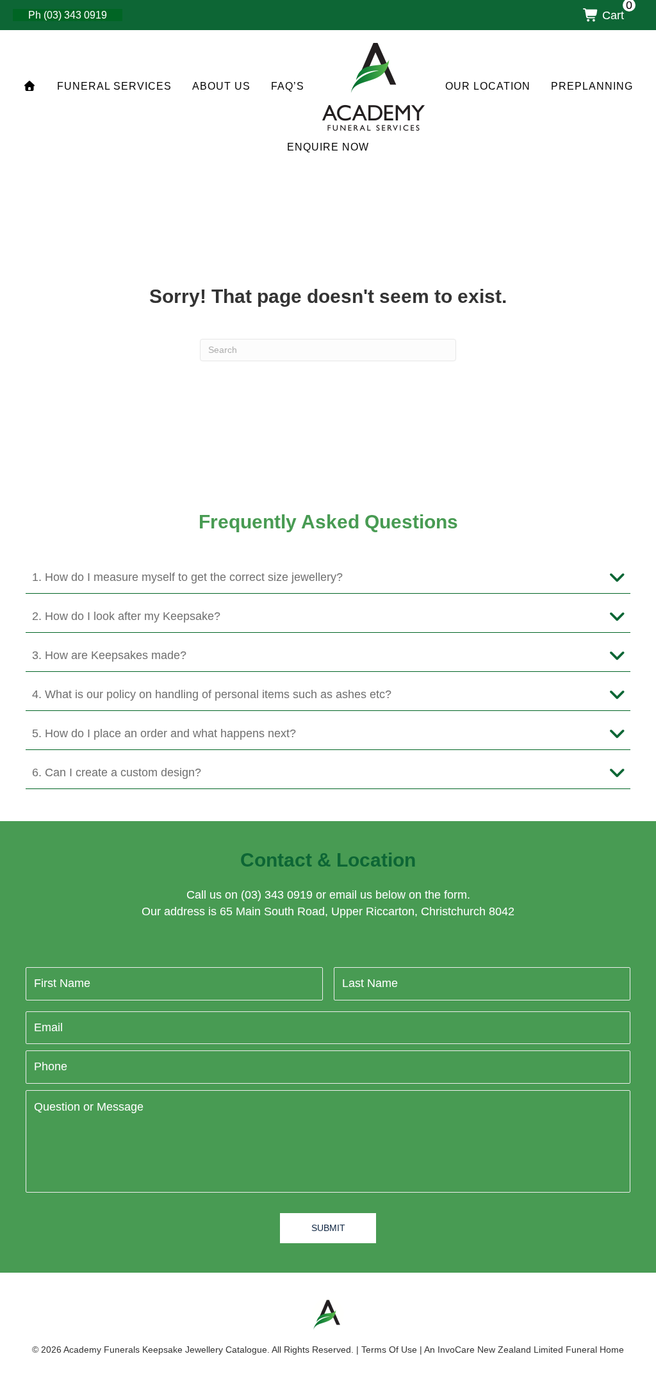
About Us (221, 86)
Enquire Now (328, 147)
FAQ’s (287, 86)
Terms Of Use (389, 1349)
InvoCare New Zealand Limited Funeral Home (531, 1349)
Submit (328, 1228)
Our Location (487, 86)
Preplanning (592, 86)
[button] (328, 577)
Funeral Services (114, 86)
